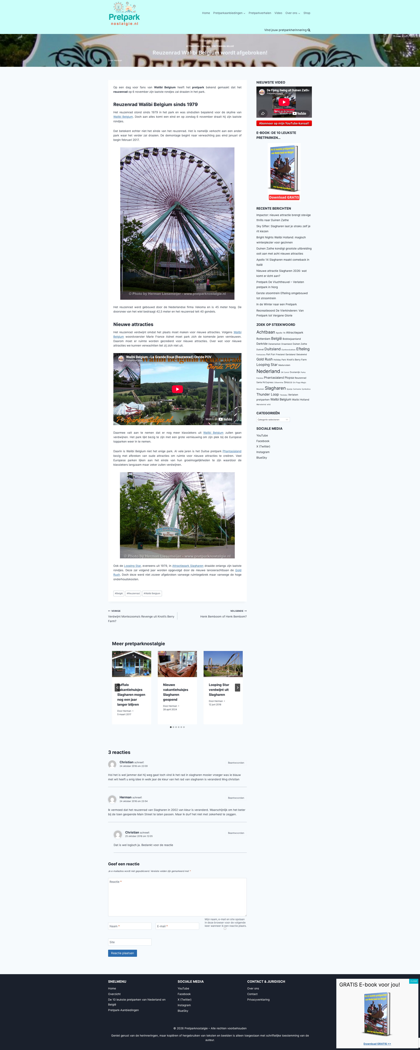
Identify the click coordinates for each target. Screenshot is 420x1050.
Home (206, 13)
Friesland (280, 354)
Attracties (193, 46)
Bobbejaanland (292, 338)
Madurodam (284, 365)
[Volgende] (237, 688)
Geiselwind (301, 354)
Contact (252, 994)
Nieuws (206, 46)
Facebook (262, 441)
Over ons (253, 988)
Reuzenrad (133, 593)
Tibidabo (283, 395)
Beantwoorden (236, 762)
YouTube (262, 435)
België (119, 593)
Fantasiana (260, 355)
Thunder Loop (267, 394)
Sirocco (288, 382)
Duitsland (272, 349)
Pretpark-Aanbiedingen (123, 1010)
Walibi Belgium (123, 116)
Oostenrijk (295, 372)
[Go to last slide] (117, 688)
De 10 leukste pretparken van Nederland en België (137, 1002)
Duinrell (260, 349)
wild (269, 404)
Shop (307, 13)
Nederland (268, 371)
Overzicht (114, 994)
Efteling (303, 349)
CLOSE (413, 981)
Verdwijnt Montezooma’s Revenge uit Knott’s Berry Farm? (141, 616)
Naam (115, 926)
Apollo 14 (280, 333)
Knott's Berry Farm (297, 359)
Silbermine (278, 382)
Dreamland (286, 344)
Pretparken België (223, 46)
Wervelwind (261, 404)
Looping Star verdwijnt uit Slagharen (219, 690)
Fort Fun (270, 354)
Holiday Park (279, 359)
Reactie (116, 881)
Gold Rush (264, 359)
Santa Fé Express (264, 382)
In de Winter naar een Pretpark (276, 304)
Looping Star (132, 565)
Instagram (263, 452)
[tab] (171, 727)
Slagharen (275, 388)
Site (112, 942)
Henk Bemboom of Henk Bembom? (223, 614)
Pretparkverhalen (260, 13)
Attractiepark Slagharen (187, 565)
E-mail (162, 926)
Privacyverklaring (258, 999)
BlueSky (261, 457)
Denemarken (274, 344)
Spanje (289, 389)
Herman (118, 60)
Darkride (262, 343)
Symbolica (306, 389)
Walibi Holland (300, 399)
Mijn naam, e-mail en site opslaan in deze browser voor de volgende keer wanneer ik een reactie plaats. (226, 922)
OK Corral (285, 372)
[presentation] (131, 664)
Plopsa (289, 377)
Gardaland (290, 354)
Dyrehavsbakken (288, 350)
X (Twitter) (263, 446)
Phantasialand (232, 451)
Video (278, 13)
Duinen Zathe (300, 343)
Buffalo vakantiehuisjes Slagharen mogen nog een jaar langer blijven (131, 694)
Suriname (297, 389)
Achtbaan (265, 332)
